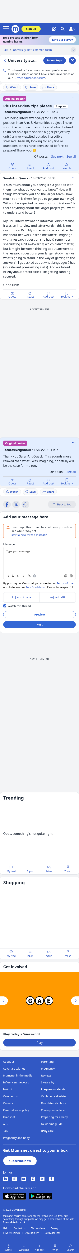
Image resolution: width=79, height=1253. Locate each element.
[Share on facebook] (7, 504)
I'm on (55, 1249)
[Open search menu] (62, 29)
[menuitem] (5, 1179)
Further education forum (29, 78)
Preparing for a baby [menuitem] (54, 1117)
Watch (14, 87)
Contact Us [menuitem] (20, 1228)
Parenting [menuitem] (47, 1061)
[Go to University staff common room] (5, 60)
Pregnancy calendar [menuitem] (54, 1089)
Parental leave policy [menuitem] (16, 1110)
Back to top (64, 504)
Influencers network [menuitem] (16, 1082)
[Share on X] (16, 504)
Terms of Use (65, 583)
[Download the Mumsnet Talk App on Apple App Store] (14, 1196)
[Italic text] (23, 576)
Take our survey (62, 39)
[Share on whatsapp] (25, 504)
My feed (11, 871)
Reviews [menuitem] (46, 1075)
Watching (24, 1249)
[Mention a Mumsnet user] (66, 576)
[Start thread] (54, 29)
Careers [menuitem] (8, 1103)
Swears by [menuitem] (47, 1082)
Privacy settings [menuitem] (11, 1233)
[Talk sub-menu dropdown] (73, 50)
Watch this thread (19, 606)
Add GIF (60, 597)
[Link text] (29, 576)
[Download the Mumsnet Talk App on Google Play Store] (40, 1196)
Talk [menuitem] (5, 1131)
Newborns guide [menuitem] (52, 1124)
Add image (24, 597)
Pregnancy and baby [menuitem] (16, 1138)
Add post (48, 168)
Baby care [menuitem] (47, 1131)
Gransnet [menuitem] (9, 1117)
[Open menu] (7, 28)
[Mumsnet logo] (15, 29)
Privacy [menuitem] (55, 1228)
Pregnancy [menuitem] (48, 1068)
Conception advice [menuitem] (53, 1110)
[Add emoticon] (71, 576)
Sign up (31, 29)
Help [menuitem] (6, 1228)
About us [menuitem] (9, 1061)
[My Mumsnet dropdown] (72, 29)
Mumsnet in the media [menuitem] (17, 1075)
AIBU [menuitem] (6, 1124)
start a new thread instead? (29, 535)
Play (40, 1043)
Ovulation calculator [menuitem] (54, 1096)
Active (8, 1249)
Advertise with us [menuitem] (14, 1068)
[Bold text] (7, 576)
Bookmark (66, 296)
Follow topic (54, 60)
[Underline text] (13, 576)
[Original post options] (74, 98)
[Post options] (74, 178)
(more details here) (14, 1222)
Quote (12, 168)
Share (50, 87)
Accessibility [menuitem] (32, 1233)
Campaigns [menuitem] (10, 1096)
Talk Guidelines (35, 587)
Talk (6, 50)
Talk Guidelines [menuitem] (52, 1233)
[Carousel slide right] (75, 1000)
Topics (30, 871)
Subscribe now (20, 1161)
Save (33, 87)
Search (70, 1249)
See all (71, 156)
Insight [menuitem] (7, 1089)
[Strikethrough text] (18, 576)
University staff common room (32, 50)
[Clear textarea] (34, 576)
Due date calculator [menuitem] (53, 1103)
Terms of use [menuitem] (38, 1228)
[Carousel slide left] (4, 1000)
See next (57, 156)
